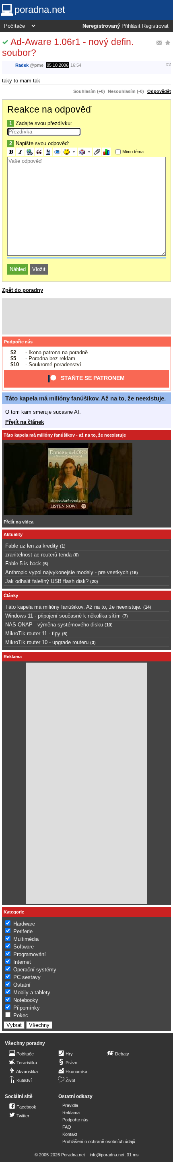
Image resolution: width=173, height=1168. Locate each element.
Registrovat (155, 26)
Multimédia (26, 939)
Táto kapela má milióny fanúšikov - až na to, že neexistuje (65, 435)
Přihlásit (131, 26)
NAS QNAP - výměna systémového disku (54, 625)
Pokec (20, 1015)
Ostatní (22, 985)
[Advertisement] (86, 316)
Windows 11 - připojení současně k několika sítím (63, 616)
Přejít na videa (18, 521)
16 (134, 572)
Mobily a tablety (31, 992)
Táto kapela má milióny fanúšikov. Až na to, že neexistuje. (85, 398)
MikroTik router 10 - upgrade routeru (47, 642)
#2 (168, 64)
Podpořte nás (18, 341)
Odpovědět (159, 91)
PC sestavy (27, 977)
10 (108, 624)
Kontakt (69, 1134)
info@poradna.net (107, 1154)
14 (147, 607)
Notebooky (25, 1000)
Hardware (24, 924)
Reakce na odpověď (49, 109)
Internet (22, 962)
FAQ (66, 1127)
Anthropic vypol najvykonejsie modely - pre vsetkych (66, 572)
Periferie (23, 931)
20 (94, 581)
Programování (29, 954)
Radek (22, 65)
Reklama (71, 1112)
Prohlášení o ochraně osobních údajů (98, 1141)
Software (23, 947)
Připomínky (26, 1008)
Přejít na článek (24, 422)
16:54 (75, 65)
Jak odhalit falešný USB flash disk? (47, 581)
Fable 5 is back (23, 563)
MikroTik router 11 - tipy (32, 633)
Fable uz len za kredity (31, 546)
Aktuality (13, 534)
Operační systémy (34, 970)
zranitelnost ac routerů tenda (38, 555)
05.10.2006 (57, 65)
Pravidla (70, 1105)
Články (11, 595)
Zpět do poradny (22, 290)
